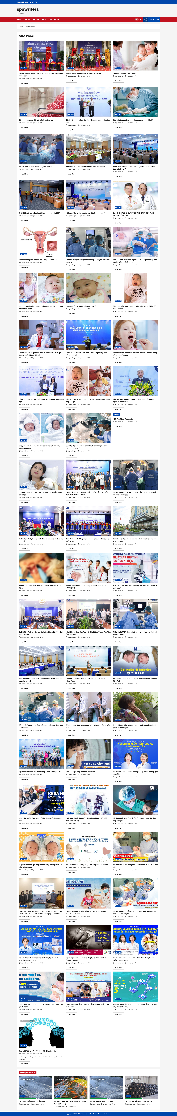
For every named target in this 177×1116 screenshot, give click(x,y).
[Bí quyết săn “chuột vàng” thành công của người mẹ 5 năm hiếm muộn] (41, 847)
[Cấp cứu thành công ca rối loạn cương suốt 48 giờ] (135, 102)
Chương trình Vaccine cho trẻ (125, 73)
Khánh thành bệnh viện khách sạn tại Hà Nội (83, 73)
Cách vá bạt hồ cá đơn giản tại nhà (138, 1101)
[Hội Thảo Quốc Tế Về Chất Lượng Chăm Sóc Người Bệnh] (41, 754)
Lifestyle (27, 19)
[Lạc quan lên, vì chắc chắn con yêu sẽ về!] (88, 288)
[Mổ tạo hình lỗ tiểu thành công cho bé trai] (41, 149)
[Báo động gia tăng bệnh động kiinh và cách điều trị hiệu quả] (88, 707)
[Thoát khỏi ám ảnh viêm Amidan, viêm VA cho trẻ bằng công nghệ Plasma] (135, 335)
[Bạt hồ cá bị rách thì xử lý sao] (106, 1087)
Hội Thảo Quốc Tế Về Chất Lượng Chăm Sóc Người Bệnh (41, 772)
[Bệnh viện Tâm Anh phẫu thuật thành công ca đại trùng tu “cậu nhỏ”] (41, 707)
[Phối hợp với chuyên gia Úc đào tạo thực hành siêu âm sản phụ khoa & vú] (41, 661)
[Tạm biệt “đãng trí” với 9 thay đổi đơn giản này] (41, 1033)
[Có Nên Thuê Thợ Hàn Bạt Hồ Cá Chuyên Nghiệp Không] (70, 1087)
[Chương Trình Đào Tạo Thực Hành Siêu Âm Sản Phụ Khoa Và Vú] (88, 661)
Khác (22, 1096)
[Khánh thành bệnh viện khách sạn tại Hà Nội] (88, 56)
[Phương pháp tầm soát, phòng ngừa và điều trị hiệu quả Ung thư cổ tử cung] (135, 987)
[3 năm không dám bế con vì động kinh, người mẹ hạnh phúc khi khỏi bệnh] (135, 707)
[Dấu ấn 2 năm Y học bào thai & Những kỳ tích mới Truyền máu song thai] (41, 940)
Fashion (36, 19)
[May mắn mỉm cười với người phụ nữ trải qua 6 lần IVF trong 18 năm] (135, 288)
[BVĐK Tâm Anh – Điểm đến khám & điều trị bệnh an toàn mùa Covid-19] (88, 893)
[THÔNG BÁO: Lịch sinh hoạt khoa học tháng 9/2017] (88, 149)
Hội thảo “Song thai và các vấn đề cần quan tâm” (85, 213)
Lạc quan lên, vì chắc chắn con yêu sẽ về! (82, 306)
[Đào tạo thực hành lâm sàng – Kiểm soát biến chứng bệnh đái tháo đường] (135, 381)
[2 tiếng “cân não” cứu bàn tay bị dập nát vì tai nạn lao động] (41, 568)
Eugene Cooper (24, 78)
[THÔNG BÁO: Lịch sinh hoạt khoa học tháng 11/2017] (41, 195)
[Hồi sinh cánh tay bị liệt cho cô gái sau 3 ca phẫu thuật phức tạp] (41, 475)
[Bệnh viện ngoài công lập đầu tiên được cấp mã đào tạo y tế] (88, 102)
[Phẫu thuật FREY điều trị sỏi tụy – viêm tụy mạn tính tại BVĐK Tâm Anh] (135, 614)
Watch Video (154, 19)
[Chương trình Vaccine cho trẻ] (135, 56)
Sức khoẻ (24, 68)
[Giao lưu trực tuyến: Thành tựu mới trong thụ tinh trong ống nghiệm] (88, 381)
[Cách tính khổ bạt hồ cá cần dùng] (35, 1087)
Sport (44, 19)
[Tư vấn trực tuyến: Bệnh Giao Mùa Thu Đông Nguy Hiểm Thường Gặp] (135, 940)
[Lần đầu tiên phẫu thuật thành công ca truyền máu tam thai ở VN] (88, 242)
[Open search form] (141, 19)
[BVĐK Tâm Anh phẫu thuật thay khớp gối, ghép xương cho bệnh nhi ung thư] (135, 893)
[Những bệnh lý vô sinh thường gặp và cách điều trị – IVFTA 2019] (88, 568)
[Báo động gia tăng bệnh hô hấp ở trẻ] (88, 754)
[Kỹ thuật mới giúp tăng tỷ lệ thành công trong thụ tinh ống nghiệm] (135, 800)
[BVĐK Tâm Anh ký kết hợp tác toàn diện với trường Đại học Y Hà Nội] (41, 614)
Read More (25, 83)
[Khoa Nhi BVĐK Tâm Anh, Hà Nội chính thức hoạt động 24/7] (41, 800)
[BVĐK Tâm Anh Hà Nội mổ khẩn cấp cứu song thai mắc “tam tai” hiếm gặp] (135, 475)
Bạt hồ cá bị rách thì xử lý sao (101, 1101)
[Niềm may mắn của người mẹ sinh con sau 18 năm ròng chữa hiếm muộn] (41, 288)
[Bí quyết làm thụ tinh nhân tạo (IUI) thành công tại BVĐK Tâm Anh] (135, 661)
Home (19, 19)
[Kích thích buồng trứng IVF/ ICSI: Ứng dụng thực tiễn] (88, 847)
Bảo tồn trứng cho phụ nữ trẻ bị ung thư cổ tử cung (39, 260)
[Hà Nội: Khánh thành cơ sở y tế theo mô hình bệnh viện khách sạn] (41, 56)
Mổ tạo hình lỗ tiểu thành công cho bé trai (35, 166)
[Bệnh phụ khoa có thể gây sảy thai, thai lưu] (41, 102)
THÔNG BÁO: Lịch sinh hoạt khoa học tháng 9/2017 (86, 166)
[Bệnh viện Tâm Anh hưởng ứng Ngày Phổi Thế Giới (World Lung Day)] (88, 940)
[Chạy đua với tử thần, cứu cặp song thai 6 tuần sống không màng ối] (41, 428)
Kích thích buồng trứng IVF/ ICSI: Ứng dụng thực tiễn (87, 865)
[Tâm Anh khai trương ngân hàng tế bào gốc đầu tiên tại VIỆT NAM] (88, 521)
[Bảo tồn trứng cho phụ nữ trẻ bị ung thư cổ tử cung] (41, 242)
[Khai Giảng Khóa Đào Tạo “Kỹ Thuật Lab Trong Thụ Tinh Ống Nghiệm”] (88, 614)
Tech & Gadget (54, 19)
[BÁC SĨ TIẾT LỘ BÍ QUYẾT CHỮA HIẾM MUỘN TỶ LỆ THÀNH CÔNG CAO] (135, 195)
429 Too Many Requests (123, 419)
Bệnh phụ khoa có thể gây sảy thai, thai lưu (36, 120)
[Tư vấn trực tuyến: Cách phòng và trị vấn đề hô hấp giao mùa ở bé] (135, 754)
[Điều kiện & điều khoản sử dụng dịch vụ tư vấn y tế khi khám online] (135, 521)
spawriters (28, 9)
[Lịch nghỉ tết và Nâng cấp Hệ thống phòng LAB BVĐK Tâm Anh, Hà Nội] (88, 800)
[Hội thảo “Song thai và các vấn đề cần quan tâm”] (88, 195)
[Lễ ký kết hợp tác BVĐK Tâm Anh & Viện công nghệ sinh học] (41, 381)
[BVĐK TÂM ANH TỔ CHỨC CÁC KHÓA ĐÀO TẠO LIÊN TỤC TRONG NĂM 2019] (88, 475)
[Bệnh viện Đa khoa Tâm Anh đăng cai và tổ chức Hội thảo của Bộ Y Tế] (135, 149)
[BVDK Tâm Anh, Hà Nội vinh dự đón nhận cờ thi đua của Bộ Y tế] (41, 521)
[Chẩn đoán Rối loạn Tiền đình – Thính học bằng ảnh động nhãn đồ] (88, 335)
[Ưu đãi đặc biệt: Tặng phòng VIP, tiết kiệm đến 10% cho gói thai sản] (41, 987)
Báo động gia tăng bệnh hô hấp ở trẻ (80, 772)
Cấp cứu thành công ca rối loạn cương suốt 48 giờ (133, 120)
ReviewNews (97, 1114)
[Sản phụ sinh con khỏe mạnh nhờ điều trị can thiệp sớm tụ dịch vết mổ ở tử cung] (135, 242)
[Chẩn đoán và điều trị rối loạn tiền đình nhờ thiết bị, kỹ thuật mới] (88, 987)
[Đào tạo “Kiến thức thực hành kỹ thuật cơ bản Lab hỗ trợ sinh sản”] (135, 568)
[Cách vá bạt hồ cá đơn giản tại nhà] (141, 1087)
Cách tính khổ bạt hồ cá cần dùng (32, 1101)
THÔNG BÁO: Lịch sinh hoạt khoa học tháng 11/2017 (39, 213)
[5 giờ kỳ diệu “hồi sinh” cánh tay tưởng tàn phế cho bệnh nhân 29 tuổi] (88, 428)
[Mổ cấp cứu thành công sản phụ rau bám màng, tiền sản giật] (135, 847)
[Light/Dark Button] (137, 19)
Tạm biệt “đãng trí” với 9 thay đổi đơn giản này (37, 1051)
